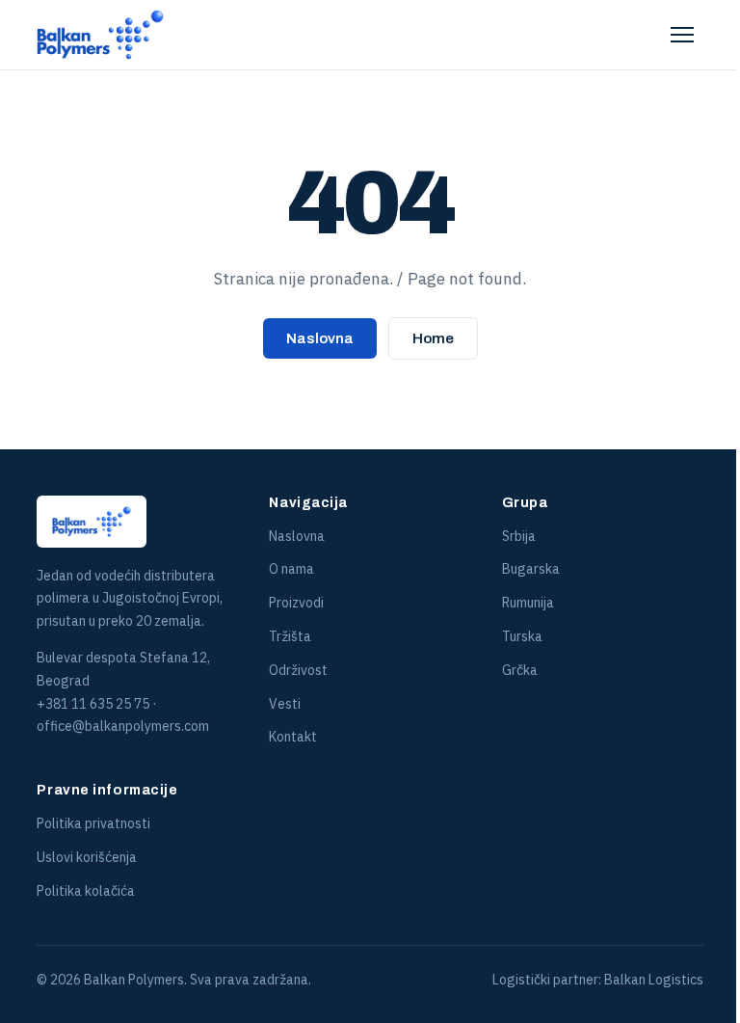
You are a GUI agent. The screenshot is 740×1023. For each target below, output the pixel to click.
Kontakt (293, 736)
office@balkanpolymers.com (123, 726)
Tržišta (290, 636)
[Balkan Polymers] (100, 35)
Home (433, 338)
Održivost (298, 670)
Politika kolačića (86, 891)
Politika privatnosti (93, 823)
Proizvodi (296, 602)
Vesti (285, 704)
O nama (291, 569)
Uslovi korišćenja (87, 857)
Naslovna (320, 338)
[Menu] (682, 34)
